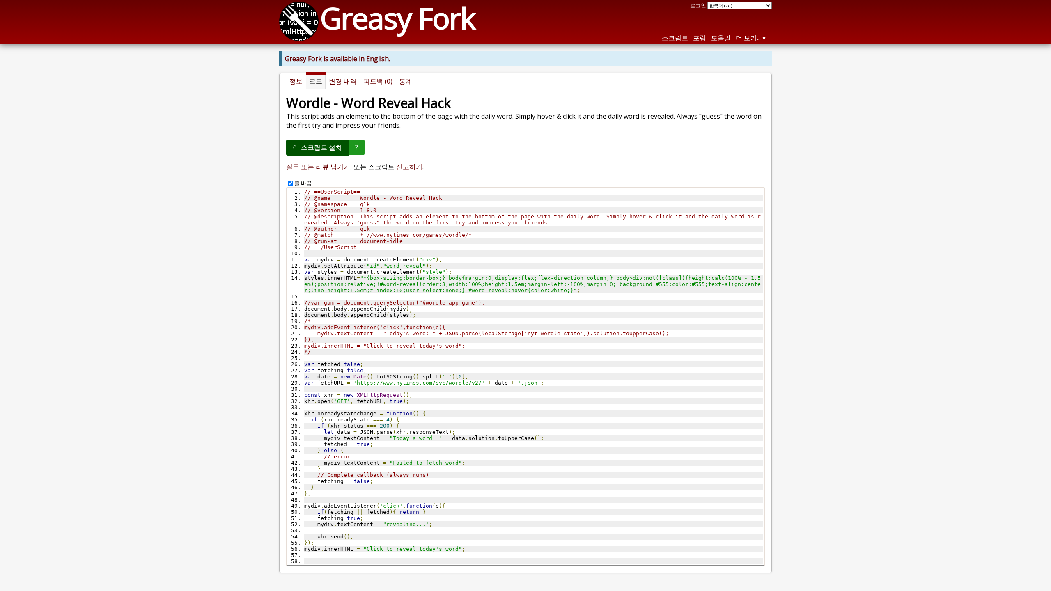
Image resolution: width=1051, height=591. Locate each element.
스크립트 (675, 37)
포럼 (699, 37)
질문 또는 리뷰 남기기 (318, 166)
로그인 (698, 5)
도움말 (721, 37)
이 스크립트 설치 (317, 147)
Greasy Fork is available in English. (337, 58)
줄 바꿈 (303, 183)
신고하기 (409, 166)
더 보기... (748, 37)
